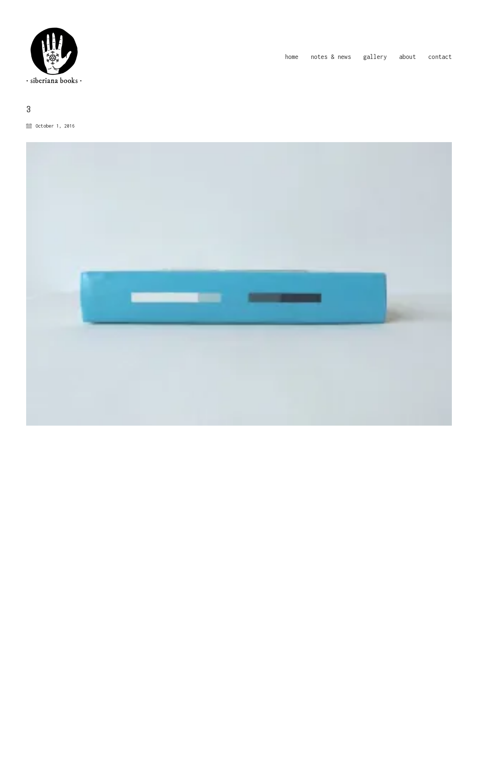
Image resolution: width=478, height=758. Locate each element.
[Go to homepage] (54, 56)
